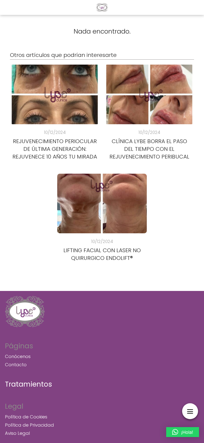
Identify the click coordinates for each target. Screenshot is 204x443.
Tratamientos (28, 384)
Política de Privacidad (29, 425)
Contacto (16, 365)
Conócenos (18, 356)
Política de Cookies (26, 417)
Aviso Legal (17, 433)
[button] (182, 432)
